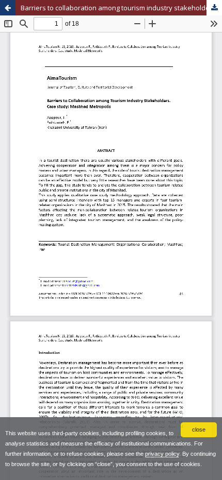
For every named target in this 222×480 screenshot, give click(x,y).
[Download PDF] (214, 7)
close (198, 429)
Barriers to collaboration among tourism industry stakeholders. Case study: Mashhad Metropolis (121, 7)
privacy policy (162, 454)
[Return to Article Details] (7, 7)
